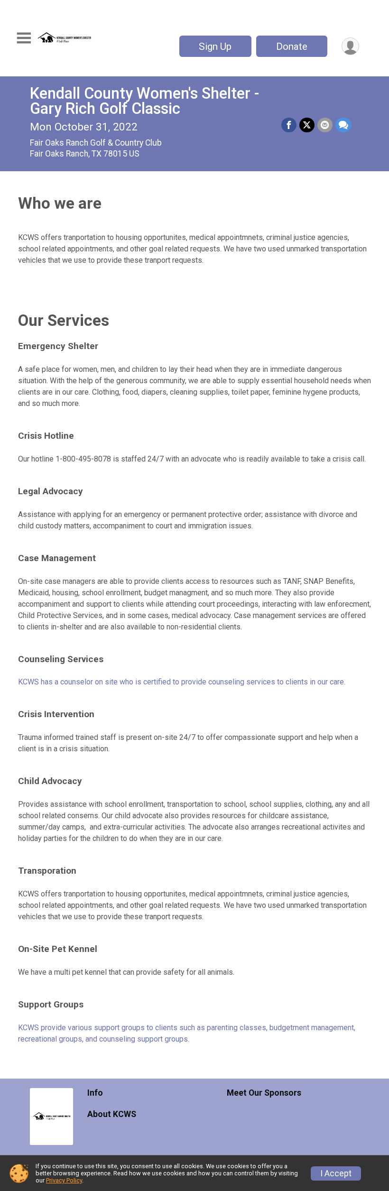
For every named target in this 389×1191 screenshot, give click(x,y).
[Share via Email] (325, 125)
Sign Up (215, 46)
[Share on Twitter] (307, 125)
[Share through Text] (343, 125)
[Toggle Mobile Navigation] (23, 38)
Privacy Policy (64, 1180)
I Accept (336, 1173)
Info (95, 1093)
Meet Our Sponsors (264, 1093)
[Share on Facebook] (288, 125)
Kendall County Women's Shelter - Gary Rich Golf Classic (144, 101)
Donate (291, 46)
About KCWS (111, 1114)
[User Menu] (350, 46)
